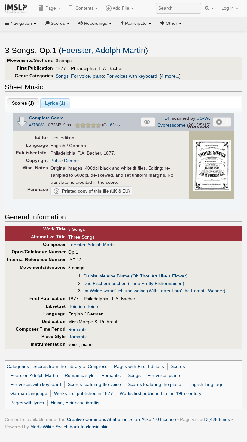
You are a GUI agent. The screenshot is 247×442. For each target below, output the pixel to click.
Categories (18, 366)
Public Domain (65, 160)
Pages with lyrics (27, 402)
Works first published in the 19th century (160, 393)
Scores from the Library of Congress (70, 366)
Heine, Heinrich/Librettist (76, 402)
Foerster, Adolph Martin (103, 50)
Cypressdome (171, 124)
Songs (62, 76)
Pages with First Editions (139, 366)
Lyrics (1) (55, 103)
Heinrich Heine (83, 306)
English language (206, 384)
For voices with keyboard (131, 76)
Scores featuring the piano (154, 384)
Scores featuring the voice (94, 384)
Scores (178, 366)
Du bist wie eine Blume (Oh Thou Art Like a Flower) (135, 275)
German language (28, 393)
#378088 (37, 125)
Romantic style (80, 375)
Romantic (77, 329)
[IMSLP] (17, 8)
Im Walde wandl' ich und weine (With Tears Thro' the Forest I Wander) (154, 290)
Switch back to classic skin (82, 426)
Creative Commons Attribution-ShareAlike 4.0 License (121, 419)
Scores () (23, 103)
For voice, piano (87, 76)
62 (112, 125)
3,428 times (218, 419)
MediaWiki (40, 426)
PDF (165, 118)
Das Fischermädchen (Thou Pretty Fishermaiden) (133, 283)
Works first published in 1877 (83, 393)
